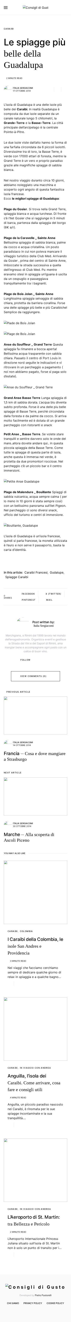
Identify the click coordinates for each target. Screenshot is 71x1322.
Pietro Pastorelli (43, 1295)
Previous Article (18, 692)
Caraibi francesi (36, 572)
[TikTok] (43, 1311)
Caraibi (9, 28)
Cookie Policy (55, 1303)
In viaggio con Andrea (35, 1068)
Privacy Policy (32, 1303)
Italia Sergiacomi (23, 88)
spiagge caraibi (16, 577)
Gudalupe (56, 572)
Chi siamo (13, 1303)
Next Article (13, 772)
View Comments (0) (33, 676)
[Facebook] (26, 1311)
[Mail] (38, 1311)
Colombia (26, 931)
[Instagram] (32, 1311)
